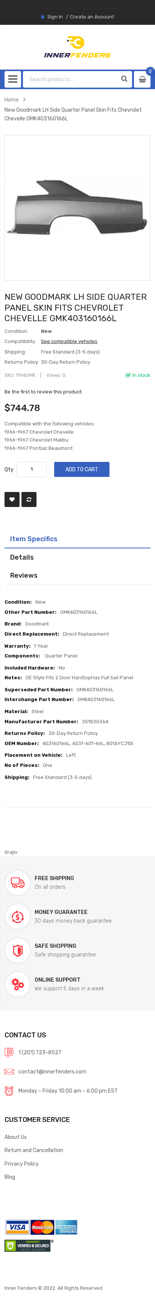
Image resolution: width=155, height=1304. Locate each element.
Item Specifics (34, 539)
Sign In (55, 17)
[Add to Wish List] (12, 499)
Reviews (24, 575)
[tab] (77, 539)
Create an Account (92, 17)
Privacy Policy (22, 1164)
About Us (16, 1137)
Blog (10, 1177)
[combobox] (70, 79)
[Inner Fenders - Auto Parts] (77, 47)
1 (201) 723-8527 (39, 1052)
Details (22, 557)
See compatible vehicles (69, 341)
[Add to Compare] (28, 499)
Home (12, 100)
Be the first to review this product (43, 392)
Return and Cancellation (34, 1150)
